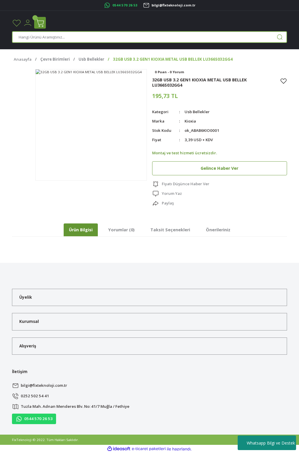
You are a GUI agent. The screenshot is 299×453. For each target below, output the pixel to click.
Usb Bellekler (197, 111)
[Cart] (40, 23)
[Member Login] (27, 22)
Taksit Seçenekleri (170, 229)
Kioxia (190, 121)
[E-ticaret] (149, 448)
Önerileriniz (218, 229)
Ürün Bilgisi (81, 229)
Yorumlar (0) (121, 229)
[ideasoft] (119, 449)
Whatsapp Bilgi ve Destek (271, 443)
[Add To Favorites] (283, 80)
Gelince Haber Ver (219, 168)
